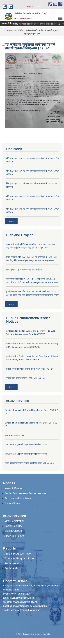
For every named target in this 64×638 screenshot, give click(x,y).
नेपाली (38, 6)
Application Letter (15, 535)
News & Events (13, 488)
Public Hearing (13, 563)
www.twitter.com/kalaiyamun (25, 610)
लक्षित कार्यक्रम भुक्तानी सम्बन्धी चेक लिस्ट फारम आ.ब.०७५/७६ (29, 463)
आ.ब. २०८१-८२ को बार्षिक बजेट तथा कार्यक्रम (24, 269)
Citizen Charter (13, 530)
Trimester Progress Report (20, 558)
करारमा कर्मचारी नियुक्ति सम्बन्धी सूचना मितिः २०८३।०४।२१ (29, 369)
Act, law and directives (18, 498)
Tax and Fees (12, 503)
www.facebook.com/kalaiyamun (30, 606)
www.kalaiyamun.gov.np (25, 601)
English (29, 6)
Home (9, 30)
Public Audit (11, 568)
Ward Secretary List (14, 435)
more (11, 221)
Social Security (13, 526)
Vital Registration (14, 520)
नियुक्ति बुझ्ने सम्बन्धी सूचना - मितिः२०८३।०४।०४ (25, 378)
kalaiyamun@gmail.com (22, 597)
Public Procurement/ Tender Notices (25, 493)
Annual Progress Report (18, 553)
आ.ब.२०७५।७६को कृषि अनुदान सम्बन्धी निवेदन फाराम (26, 444)
